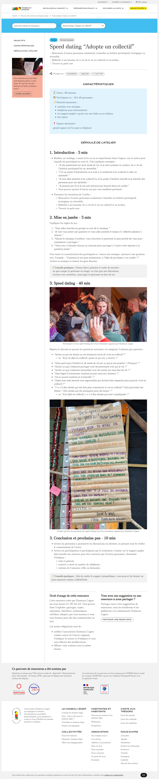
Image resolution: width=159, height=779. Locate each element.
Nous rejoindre (97, 749)
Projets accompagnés (71, 726)
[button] (55, 8)
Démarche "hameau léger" (72, 739)
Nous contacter (97, 753)
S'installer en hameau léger (73, 722)
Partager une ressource (117, 619)
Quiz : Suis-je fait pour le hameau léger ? (72, 717)
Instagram (125, 756)
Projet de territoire (69, 736)
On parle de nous (98, 756)
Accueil (14, 16)
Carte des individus (129, 723)
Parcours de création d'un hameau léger (35, 16)
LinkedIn (85, 74)
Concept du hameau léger (72, 713)
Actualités (125, 736)
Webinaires (95, 722)
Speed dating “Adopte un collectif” (64, 16)
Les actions (96, 739)
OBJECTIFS (19, 40)
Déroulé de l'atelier (25, 51)
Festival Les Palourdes (130, 746)
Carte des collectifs (129, 719)
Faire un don (23, 94)
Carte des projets (128, 715)
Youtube (124, 753)
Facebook (72, 74)
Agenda (124, 739)
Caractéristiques (24, 46)
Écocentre (95, 760)
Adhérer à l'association (101, 742)
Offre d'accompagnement (72, 742)
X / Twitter (97, 74)
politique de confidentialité (113, 775)
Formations (96, 726)
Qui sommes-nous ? (99, 736)
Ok (143, 775)
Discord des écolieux (129, 763)
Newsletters (125, 742)
